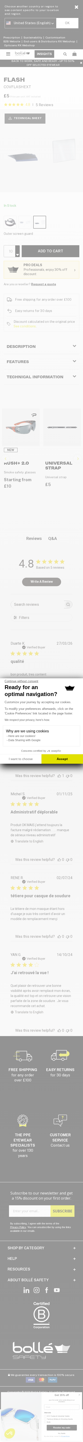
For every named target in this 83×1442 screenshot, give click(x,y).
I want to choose (21, 759)
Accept (62, 759)
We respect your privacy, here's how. (27, 720)
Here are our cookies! (21, 736)
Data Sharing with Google (24, 740)
